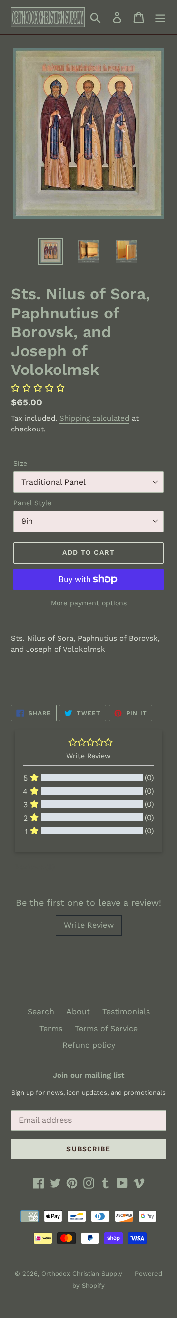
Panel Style (32, 503)
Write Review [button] (88, 756)
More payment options (89, 603)
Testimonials (126, 1011)
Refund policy (88, 1045)
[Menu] (160, 17)
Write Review (89, 925)
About (78, 1011)
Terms (50, 1028)
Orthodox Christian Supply (81, 1273)
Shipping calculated (94, 418)
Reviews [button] (35, 867)
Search (41, 1011)
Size (20, 463)
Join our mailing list (88, 1075)
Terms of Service (106, 1028)
